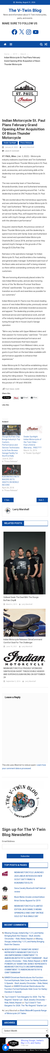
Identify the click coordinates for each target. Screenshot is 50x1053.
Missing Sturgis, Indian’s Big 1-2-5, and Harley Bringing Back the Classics (24, 942)
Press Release (26, 143)
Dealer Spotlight (10, 143)
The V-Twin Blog (25, 10)
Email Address (8, 841)
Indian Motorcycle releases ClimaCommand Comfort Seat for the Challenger (22, 641)
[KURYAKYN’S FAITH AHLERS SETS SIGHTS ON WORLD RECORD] (11, 470)
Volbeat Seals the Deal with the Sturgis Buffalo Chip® (21, 598)
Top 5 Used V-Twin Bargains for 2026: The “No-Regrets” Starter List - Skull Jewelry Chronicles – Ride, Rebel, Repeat (26, 1000)
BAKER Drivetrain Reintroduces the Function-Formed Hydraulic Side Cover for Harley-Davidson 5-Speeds (26, 989)
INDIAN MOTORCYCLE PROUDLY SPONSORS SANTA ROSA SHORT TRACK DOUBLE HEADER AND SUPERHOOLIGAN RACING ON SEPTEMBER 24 (24, 672)
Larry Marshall (28, 147)
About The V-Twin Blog (38, 1050)
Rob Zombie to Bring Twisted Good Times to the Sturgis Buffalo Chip (43, 500)
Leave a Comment (12, 151)
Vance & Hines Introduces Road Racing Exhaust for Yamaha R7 (10, 500)
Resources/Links (19, 1050)
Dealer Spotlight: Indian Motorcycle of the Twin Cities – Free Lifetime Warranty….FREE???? (33, 442)
